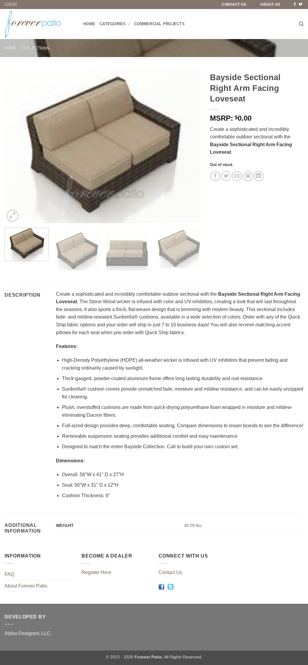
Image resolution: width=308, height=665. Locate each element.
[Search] (301, 24)
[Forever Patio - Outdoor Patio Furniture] (39, 24)
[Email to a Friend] (237, 176)
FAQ (9, 574)
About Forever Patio (26, 585)
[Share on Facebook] (215, 176)
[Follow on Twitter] (300, 4)
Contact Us (170, 572)
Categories (113, 24)
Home (89, 24)
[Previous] (16, 146)
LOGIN (11, 4)
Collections (36, 48)
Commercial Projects (159, 24)
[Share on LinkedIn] (259, 176)
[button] (12, 216)
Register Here (96, 572)
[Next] (189, 146)
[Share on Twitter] (226, 176)
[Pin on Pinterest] (248, 176)
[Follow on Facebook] (295, 4)
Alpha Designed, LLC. (28, 633)
